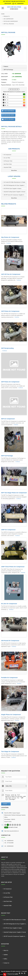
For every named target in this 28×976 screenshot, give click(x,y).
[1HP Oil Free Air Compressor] (14, 258)
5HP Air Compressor (8, 419)
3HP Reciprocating (7, 348)
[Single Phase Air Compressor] (14, 698)
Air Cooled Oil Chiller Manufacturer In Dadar (14, 182)
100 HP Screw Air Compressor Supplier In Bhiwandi (15, 194)
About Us (6, 950)
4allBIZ (16, 974)
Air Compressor (8, 18)
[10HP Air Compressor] (14, 513)
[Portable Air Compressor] (14, 661)
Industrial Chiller (8, 167)
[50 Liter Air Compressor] (14, 587)
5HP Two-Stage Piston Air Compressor (14, 492)
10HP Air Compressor (8, 529)
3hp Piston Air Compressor (10, 237)
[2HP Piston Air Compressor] (14, 366)
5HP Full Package (7, 456)
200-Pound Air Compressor (10, 640)
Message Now (9, 115)
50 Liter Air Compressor (9, 603)
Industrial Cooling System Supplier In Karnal (14, 191)
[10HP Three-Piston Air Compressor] (14, 550)
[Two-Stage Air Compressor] (14, 735)
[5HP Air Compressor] (14, 403)
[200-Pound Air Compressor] (14, 624)
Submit (5, 803)
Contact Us (6, 963)
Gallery (5, 958)
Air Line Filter (7, 157)
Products (7, 16)
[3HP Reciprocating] (14, 332)
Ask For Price (9, 110)
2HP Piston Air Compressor (10, 382)
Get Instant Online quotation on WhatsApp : (14, 2)
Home (2, 14)
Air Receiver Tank (8, 161)
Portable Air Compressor (9, 677)
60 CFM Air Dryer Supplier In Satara (12, 188)
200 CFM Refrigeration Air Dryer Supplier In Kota (15, 185)
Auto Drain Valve (8, 164)
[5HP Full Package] (14, 439)
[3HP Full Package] (14, 49)
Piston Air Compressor (11, 21)
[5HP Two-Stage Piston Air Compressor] (14, 476)
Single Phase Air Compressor (11, 714)
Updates (6, 954)
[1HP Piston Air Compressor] (14, 295)
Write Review (9, 119)
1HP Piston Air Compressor (10, 311)
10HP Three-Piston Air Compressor (12, 566)
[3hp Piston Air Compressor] (14, 221)
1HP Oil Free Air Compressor (10, 274)
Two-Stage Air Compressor (10, 751)
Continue (8, 243)
